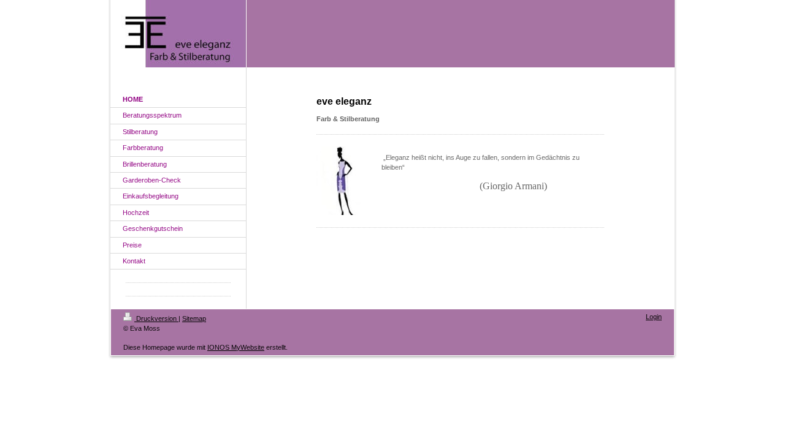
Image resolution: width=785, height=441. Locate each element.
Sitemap (194, 318)
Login (654, 316)
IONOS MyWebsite (235, 347)
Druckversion (156, 318)
